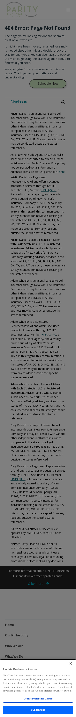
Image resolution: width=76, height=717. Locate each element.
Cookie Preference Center (38, 698)
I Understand (38, 709)
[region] (38, 688)
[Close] (70, 663)
